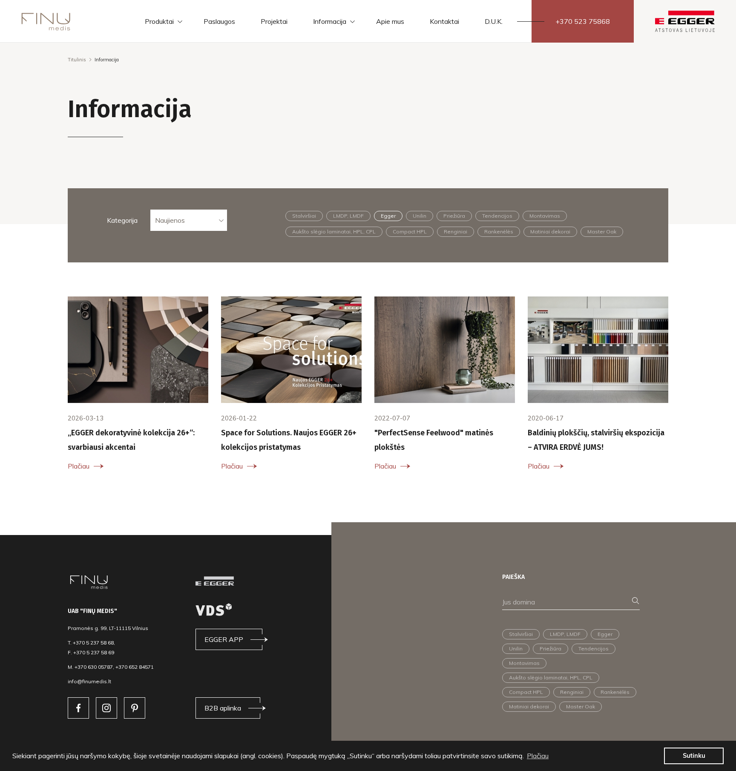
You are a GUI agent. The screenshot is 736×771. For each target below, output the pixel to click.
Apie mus (390, 21)
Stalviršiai (304, 216)
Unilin (419, 216)
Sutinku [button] (694, 755)
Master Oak (601, 231)
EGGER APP (223, 639)
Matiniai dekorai (550, 231)
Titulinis (77, 60)
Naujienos (170, 220)
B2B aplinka (222, 708)
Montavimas (544, 216)
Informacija (329, 21)
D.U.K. (494, 21)
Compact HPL (410, 231)
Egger (388, 216)
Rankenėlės (498, 231)
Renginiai (455, 231)
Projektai (274, 21)
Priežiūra (454, 216)
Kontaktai (444, 21)
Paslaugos (219, 21)
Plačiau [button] (538, 755)
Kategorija (122, 220)
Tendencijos (497, 216)
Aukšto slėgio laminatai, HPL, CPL (334, 231)
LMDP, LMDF (348, 216)
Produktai (159, 21)
